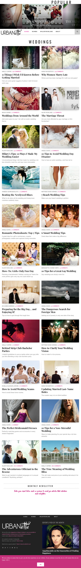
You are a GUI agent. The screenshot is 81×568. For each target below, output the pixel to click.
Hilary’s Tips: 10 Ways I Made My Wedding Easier (19, 155)
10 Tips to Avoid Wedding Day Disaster (57, 155)
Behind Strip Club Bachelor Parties (17, 349)
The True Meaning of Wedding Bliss (58, 470)
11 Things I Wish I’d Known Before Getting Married (20, 76)
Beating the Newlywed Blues (17, 194)
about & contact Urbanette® (15, 536)
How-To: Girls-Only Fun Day (18, 271)
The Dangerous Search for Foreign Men (55, 310)
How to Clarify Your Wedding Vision (57, 349)
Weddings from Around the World (20, 115)
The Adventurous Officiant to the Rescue (20, 470)
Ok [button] (40, 564)
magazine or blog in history (18, 532)
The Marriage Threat (52, 115)
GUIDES (26, 31)
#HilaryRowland (46, 31)
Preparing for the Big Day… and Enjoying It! (19, 310)
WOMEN (34, 31)
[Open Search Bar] (77, 31)
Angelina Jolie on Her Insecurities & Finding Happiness (60, 552)
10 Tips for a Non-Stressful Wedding (56, 429)
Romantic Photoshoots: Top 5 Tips (20, 232)
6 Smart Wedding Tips (53, 232)
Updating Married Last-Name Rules (57, 390)
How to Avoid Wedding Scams (18, 389)
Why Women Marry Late (54, 74)
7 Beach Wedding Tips (53, 194)
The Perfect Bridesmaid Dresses (19, 428)
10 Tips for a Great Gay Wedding (58, 271)
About (58, 31)
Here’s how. (20, 541)
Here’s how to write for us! (24, 544)
